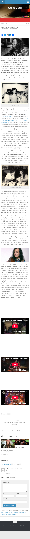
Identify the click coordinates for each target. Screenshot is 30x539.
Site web (5, 499)
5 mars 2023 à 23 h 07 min (16, 468)
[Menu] (28, 2)
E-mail (17, 493)
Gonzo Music (15, 7)
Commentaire (6, 482)
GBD (4, 31)
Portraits (4, 23)
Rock (9, 414)
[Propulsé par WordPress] (13, 525)
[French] (24, 16)
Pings (18, 464)
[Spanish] (28, 16)
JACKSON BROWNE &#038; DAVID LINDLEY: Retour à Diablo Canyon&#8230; (14, 120)
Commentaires (8, 464)
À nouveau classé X (19, 447)
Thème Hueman (23, 525)
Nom (4, 493)
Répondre (8, 473)
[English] (26, 16)
